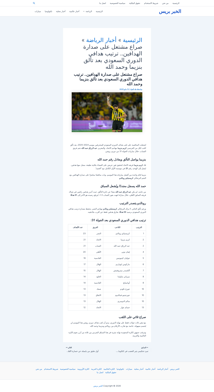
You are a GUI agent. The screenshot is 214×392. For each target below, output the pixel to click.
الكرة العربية (96, 369)
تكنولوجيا (48, 11)
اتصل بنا (102, 3)
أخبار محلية (60, 11)
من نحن (165, 3)
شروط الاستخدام (151, 3)
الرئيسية (176, 3)
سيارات (38, 11)
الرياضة (89, 11)
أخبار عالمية (74, 11)
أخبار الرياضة (162, 369)
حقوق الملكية (134, 3)
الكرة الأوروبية (83, 369)
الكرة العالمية (109, 369)
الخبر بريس (170, 11)
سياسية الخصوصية (117, 3)
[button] (34, 3)
